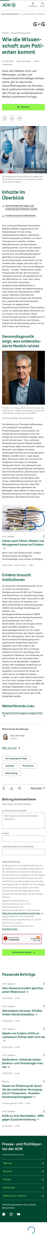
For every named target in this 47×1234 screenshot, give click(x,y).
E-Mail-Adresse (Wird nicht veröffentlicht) (17, 847)
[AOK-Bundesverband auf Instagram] (11, 1214)
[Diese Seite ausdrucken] (12, 118)
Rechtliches (9, 1188)
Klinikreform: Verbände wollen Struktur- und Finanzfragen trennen (23, 1064)
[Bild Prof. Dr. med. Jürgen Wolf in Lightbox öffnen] (5, 354)
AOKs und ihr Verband (14, 1196)
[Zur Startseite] (9, 5)
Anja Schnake (17, 736)
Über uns (7, 1163)
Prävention (28, 766)
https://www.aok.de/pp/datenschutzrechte (21, 913)
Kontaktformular (9, 929)
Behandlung (11, 773)
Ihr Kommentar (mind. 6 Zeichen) (14, 811)
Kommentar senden (22, 952)
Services (7, 1171)
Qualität (9, 766)
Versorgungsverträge (16, 759)
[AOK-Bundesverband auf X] (3, 1214)
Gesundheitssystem (10, 14)
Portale (7, 1180)
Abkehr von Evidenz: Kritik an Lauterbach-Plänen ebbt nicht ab (23, 1035)
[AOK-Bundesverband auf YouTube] (18, 1214)
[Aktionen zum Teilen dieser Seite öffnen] (19, 118)
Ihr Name (5, 833)
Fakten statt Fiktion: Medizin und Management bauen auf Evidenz (23, 543)
